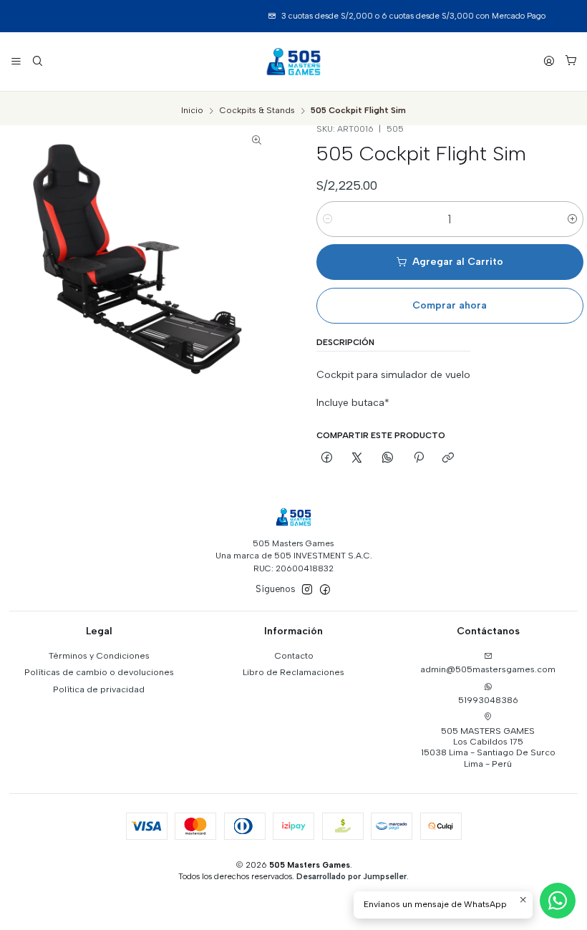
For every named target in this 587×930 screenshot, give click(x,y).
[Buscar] (37, 61)
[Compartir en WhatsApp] (388, 458)
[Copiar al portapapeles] (448, 458)
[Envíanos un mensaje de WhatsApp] (558, 901)
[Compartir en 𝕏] (357, 458)
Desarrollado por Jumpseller (351, 876)
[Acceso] (549, 61)
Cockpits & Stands (257, 111)
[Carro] (570, 62)
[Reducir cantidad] (327, 219)
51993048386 (488, 699)
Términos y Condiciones (99, 655)
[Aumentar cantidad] (572, 219)
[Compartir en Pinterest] (418, 458)
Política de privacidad (99, 689)
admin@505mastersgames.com (488, 669)
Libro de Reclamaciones (293, 672)
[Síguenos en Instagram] (307, 589)
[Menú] (16, 61)
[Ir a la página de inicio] (293, 61)
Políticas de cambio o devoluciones (99, 672)
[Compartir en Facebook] (327, 458)
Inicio (192, 111)
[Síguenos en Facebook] (325, 589)
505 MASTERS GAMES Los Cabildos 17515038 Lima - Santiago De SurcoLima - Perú (488, 747)
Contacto (294, 655)
